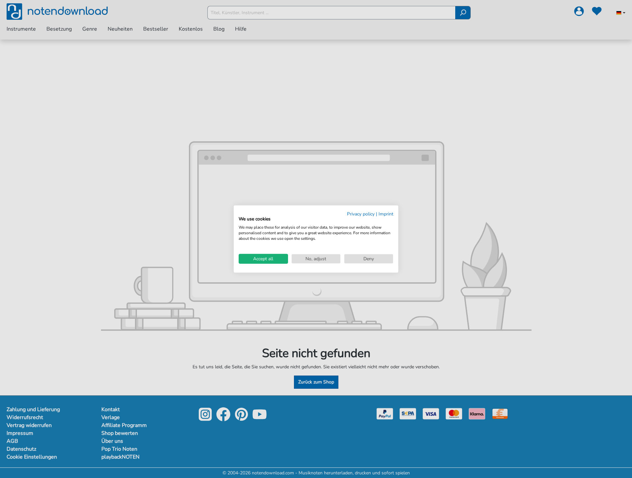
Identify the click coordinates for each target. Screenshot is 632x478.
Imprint (386, 214)
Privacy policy (361, 214)
